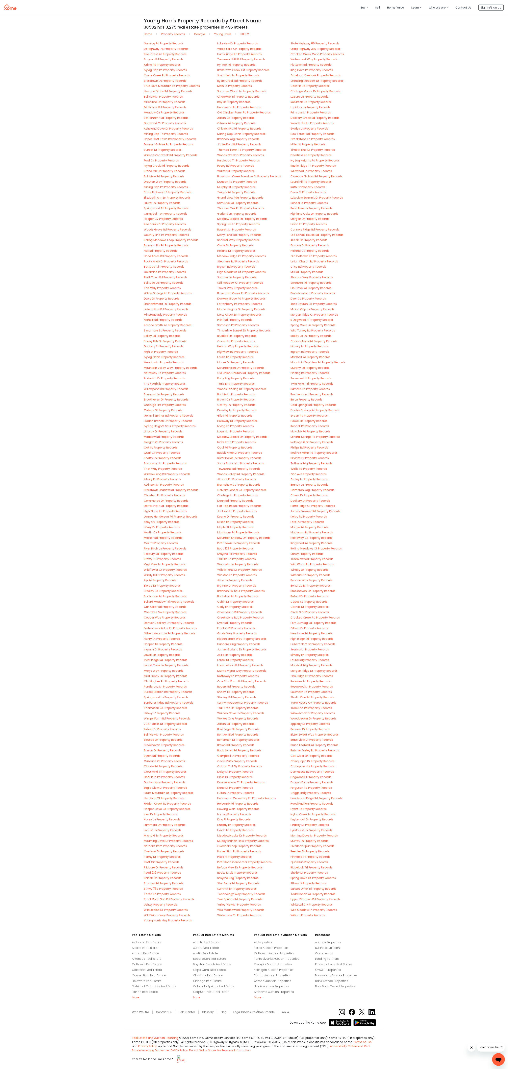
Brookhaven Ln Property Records (313, 293)
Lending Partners (327, 959)
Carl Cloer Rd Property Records (165, 607)
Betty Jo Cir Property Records (164, 267)
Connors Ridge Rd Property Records (315, 229)
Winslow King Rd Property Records (167, 474)
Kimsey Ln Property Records (310, 655)
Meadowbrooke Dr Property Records (242, 836)
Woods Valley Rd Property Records (240, 474)
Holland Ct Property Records (310, 251)
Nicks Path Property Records (236, 442)
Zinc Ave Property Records (309, 474)
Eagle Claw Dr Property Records (165, 788)
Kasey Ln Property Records (162, 819)
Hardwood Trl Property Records (238, 160)
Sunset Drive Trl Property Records (313, 889)
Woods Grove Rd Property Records (167, 229)
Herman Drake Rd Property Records (168, 91)
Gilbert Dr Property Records (309, 628)
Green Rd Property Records (309, 416)
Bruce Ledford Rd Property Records (314, 745)
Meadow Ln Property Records (164, 362)
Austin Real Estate (205, 953)
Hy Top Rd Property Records (236, 65)
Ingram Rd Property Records (310, 352)
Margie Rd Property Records (309, 527)
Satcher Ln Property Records (236, 277)
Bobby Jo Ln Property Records (311, 336)
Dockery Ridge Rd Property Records (241, 299)
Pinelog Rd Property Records (310, 373)
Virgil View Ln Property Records (165, 564)
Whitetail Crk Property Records (312, 905)
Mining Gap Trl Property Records (166, 134)
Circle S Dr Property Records (310, 612)
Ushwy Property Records (160, 905)
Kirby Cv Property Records (161, 522)
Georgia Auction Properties (273, 964)
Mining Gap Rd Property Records (166, 187)
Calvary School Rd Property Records (242, 490)
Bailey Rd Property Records (162, 336)
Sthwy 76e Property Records (163, 889)
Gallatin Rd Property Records (310, 86)
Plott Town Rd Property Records (165, 277)
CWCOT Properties (328, 970)
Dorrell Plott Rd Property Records (166, 506)
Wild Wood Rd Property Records (312, 564)
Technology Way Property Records (241, 894)
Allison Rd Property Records (235, 724)
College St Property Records (163, 410)
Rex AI (286, 1012)
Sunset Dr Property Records (163, 150)
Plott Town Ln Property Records (238, 543)
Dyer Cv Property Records (308, 299)
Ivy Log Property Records (234, 814)
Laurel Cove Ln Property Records (166, 665)
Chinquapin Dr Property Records (313, 761)
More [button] (135, 997)
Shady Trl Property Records (235, 692)
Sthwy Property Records (307, 554)
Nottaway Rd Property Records (165, 373)
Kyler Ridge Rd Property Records (165, 660)
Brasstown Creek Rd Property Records (243, 293)
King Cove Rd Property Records (312, 70)
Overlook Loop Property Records (239, 846)
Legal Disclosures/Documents (254, 1012)
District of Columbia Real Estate (154, 986)
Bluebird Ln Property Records (236, 336)
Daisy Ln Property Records (235, 772)
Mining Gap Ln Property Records (312, 309)
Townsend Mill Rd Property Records (241, 59)
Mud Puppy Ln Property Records (165, 676)
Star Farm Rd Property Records (238, 883)
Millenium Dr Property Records (164, 102)
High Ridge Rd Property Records (312, 639)
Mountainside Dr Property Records (240, 368)
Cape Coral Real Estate (209, 970)
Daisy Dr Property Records (161, 299)
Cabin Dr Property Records (235, 602)
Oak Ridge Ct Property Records (312, 676)
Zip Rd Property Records (160, 580)
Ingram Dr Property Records (163, 649)
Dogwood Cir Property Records (165, 123)
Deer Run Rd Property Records (164, 777)
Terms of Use (362, 1042)
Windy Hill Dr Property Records (164, 575)
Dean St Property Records (308, 192)
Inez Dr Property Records (161, 814)
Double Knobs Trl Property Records (241, 782)
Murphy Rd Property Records (310, 368)
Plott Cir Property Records (161, 862)
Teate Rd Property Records (162, 894)
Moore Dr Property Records (235, 362)
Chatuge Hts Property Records (165, 405)
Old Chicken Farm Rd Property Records (244, 112)
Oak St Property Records (160, 447)
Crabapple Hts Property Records (313, 766)
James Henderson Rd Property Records (170, 517)
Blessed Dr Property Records (163, 740)
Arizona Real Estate (145, 953)
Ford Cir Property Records (161, 160)
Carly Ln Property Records (235, 607)
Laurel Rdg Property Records (310, 660)
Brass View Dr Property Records (312, 740)
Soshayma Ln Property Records (165, 463)
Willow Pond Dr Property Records (239, 570)
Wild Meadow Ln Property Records (314, 910)
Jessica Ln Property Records (310, 649)
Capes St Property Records (309, 602)
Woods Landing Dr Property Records (242, 389)
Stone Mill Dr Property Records (164, 171)
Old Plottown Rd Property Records (314, 256)
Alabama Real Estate (147, 942)
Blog (223, 1012)
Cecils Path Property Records (237, 761)
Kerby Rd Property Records (309, 517)
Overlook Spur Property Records (312, 846)
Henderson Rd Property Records (239, 107)
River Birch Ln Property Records (165, 548)
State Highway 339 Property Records (316, 49)
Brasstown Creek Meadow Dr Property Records (249, 176)
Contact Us (164, 1012)
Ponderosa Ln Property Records (165, 687)
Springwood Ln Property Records (166, 697)
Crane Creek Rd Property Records (167, 75)
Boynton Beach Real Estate (212, 964)
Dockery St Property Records (163, 346)
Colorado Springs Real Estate (213, 986)
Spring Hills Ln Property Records (238, 224)
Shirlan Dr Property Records (162, 878)
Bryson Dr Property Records (162, 750)
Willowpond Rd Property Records (166, 389)
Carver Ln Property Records (236, 341)
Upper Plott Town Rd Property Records (170, 139)
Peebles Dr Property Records (310, 851)
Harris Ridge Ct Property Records (313, 506)
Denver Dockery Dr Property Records (169, 623)
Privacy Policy (147, 1046)
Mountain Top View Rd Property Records (318, 362)
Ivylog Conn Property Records (164, 357)
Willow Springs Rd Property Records (168, 293)
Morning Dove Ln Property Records (314, 836)
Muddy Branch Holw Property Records (243, 841)
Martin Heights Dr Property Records (241, 309)
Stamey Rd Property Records (163, 883)
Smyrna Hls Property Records (237, 554)
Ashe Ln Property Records (234, 580)
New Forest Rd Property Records (312, 134)
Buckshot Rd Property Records (238, 596)
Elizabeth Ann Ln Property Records (167, 198)
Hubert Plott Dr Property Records (313, 644)
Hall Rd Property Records (160, 251)
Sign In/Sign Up (491, 8)
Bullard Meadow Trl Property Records (169, 602)
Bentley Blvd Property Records (237, 735)
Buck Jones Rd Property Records (239, 750)
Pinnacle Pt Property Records (310, 857)
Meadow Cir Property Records (164, 112)
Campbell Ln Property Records (238, 756)
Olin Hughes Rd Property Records (166, 681)
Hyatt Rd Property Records (309, 809)
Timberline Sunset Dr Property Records (243, 330)
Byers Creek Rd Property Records (239, 81)
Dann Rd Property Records (235, 501)
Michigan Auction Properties (273, 970)
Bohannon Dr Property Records (238, 740)
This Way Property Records (162, 288)
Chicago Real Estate (207, 981)
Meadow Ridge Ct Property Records (241, 256)
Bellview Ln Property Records (163, 97)
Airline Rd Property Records (162, 65)
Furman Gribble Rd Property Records (169, 144)
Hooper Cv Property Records (163, 219)
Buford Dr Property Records (309, 596)
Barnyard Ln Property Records (164, 394)
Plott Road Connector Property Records (244, 862)
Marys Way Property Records (163, 671)
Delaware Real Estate (147, 981)
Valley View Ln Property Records (239, 905)
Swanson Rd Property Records (311, 283)
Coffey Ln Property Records (236, 405)
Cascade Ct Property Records (164, 761)
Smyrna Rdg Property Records (237, 878)
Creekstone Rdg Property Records (240, 618)
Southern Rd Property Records (311, 692)
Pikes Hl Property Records (234, 857)
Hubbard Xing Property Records (238, 644)
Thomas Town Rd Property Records (241, 150)
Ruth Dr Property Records (308, 187)
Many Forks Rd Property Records (239, 235)
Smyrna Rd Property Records (163, 59)
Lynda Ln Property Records (235, 830)
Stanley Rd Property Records (236, 697)
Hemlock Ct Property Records (164, 798)
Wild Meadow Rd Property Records (240, 910)
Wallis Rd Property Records (309, 469)
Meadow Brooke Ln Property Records (242, 219)
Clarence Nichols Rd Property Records (316, 176)
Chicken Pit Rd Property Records (239, 129)
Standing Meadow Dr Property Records (317, 81)
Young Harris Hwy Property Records (168, 920)
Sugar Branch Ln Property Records (240, 463)
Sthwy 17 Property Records (309, 883)
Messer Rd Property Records (163, 538)
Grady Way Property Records (237, 633)
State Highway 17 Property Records (167, 192)
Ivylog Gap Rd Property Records (165, 70)
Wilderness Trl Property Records (239, 915)
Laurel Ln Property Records (162, 203)
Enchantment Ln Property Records (167, 304)
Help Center (187, 1012)
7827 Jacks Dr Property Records (166, 724)
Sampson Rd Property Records (238, 325)
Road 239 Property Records (162, 873)
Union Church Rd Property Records (314, 261)
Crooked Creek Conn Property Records (317, 54)
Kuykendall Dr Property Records (312, 819)
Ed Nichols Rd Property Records (165, 107)
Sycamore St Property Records (165, 330)
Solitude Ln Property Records (163, 283)
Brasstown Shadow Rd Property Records (171, 490)
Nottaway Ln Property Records (238, 676)
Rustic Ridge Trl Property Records (313, 166)
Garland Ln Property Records (236, 214)
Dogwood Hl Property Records (311, 777)
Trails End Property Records (236, 384)
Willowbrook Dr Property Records (313, 713)
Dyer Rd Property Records (234, 623)
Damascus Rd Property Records (312, 772)
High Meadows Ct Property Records (241, 272)
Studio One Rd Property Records (313, 697)
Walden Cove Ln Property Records (240, 713)
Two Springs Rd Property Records (239, 899)
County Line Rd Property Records (166, 235)
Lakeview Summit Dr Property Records (317, 198)
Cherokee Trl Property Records (238, 97)
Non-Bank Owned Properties (335, 986)
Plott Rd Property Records (234, 320)
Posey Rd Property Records (235, 166)
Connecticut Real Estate (149, 975)
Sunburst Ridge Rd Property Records (168, 703)
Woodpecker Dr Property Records (313, 718)
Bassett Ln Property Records (236, 229)
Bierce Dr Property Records (162, 586)
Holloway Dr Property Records (237, 421)
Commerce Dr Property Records (166, 501)
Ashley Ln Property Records (309, 479)
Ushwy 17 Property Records (162, 713)
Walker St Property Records (236, 171)
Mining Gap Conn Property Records (241, 134)
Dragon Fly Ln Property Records (312, 782)
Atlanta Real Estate (206, 942)
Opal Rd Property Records (234, 447)
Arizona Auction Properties (272, 981)
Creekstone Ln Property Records (313, 139)
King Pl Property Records (233, 819)
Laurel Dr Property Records (235, 660)
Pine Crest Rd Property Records (165, 54)
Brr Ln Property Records (306, 399)
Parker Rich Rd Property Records (239, 851)
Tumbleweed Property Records (312, 559)
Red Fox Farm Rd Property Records (314, 453)
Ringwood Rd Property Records (311, 543)
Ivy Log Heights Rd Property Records (315, 160)
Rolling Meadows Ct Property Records (316, 548)
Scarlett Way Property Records (238, 240)
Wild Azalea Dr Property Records (166, 910)
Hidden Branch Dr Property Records (168, 421)
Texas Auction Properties (271, 948)
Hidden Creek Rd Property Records (167, 804)
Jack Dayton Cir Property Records (314, 304)
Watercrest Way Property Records (314, 59)
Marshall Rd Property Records (310, 357)
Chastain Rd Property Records (164, 495)
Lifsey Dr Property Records (162, 527)
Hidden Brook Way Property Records (242, 639)
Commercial (324, 953)
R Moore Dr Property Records (163, 867)
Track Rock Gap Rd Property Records (169, 899)
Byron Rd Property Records (162, 756)
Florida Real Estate (145, 992)
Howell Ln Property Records (309, 421)
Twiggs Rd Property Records (236, 192)
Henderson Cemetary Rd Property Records (246, 798)
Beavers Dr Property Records (310, 729)
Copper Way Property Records (165, 618)
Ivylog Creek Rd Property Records (166, 166)
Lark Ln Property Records (307, 522)
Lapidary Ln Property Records (310, 107)
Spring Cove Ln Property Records (313, 325)
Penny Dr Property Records (162, 857)
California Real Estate (147, 964)
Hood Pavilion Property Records (312, 804)
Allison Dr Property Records (309, 240)
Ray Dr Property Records (233, 102)
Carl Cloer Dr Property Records (311, 756)
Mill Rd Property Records (307, 272)
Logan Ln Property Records (235, 431)
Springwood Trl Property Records (166, 208)
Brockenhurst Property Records (312, 394)
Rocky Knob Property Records (237, 873)
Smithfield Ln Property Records (238, 75)
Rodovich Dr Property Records (164, 378)
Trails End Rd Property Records (311, 708)
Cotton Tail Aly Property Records (239, 766)
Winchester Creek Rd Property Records (170, 155)
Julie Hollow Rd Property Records (166, 309)
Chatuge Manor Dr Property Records (316, 91)
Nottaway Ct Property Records (311, 538)
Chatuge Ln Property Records (237, 495)
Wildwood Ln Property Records (311, 171)
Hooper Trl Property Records (163, 644)
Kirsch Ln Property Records (235, 522)
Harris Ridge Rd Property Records (239, 54)
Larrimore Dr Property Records (164, 825)
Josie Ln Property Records (234, 655)
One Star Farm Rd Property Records (241, 681)
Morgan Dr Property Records (310, 219)
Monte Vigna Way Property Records (241, 671)
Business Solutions (328, 948)
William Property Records (308, 915)
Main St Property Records (234, 86)
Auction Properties (328, 942)
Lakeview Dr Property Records (237, 43)
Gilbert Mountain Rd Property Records (169, 633)
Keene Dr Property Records (235, 517)
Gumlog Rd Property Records (164, 43)
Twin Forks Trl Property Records (312, 384)
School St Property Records (309, 203)
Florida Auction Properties (272, 975)
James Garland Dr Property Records (242, 649)
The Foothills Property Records (165, 384)
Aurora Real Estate (206, 948)
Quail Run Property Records (309, 862)
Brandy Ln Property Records (309, 485)
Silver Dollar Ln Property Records (239, 458)
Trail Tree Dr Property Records (237, 708)
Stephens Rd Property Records (238, 261)
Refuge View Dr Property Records (240, 867)
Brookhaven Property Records (164, 745)
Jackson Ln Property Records (237, 511)
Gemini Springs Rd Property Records (168, 416)
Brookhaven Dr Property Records (166, 399)
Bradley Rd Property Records (163, 591)
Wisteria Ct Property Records (310, 575)
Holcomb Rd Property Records (237, 804)
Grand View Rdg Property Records (240, 198)
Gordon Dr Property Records (310, 245)
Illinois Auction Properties (271, 986)
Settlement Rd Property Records (166, 118)
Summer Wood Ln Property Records (242, 91)
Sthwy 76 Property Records (162, 559)
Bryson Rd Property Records (236, 267)
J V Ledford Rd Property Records (239, 144)
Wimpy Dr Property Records (309, 570)
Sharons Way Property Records (312, 277)
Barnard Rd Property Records (310, 389)
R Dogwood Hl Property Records (312, 320)
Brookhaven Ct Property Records (313, 591)
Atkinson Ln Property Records (164, 485)
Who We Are (140, 1012)
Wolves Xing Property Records (237, 718)
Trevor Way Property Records (237, 288)
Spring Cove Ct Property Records (313, 878)
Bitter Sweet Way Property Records (315, 735)
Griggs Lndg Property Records (311, 793)
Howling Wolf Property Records (238, 809)
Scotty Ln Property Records (162, 458)
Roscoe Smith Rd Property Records (167, 325)
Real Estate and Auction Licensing (155, 1038)
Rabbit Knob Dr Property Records (239, 453)
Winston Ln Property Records (237, 575)
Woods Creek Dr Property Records (240, 155)
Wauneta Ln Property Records (237, 564)
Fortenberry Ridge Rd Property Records (170, 628)
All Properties (263, 942)
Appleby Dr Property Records (310, 724)
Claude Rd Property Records (163, 766)
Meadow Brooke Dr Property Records (242, 437)
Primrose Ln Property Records (311, 112)
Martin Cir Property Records (163, 532)
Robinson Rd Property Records (311, 102)
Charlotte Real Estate (208, 975)
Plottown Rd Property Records (311, 65)
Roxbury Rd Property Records (163, 554)
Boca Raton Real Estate (209, 959)
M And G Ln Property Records (164, 836)
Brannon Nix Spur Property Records (241, 591)
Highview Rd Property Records (237, 352)
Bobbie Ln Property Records (236, 394)
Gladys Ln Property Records (309, 129)
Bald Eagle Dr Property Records (238, 729)
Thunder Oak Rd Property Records (240, 208)
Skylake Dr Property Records (310, 458)
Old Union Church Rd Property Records (243, 373)
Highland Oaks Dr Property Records (314, 214)
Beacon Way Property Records (311, 580)
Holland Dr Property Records (236, 251)
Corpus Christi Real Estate (211, 992)
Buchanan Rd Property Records (165, 596)
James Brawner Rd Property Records (315, 511)
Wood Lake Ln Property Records (312, 123)
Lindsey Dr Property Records (310, 825)
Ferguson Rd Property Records (311, 788)
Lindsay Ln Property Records (236, 825)
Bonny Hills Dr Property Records (165, 341)
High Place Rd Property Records (165, 511)
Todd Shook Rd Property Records (313, 894)
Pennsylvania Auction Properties (276, 959)
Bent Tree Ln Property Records (311, 208)
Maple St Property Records (235, 527)
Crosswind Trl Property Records (165, 772)
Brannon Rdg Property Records (238, 139)
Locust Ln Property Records (162, 830)
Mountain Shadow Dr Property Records (243, 538)
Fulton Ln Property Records (235, 793)
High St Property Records (161, 352)
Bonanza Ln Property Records (311, 586)
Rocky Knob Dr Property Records (166, 261)
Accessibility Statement (346, 1046)
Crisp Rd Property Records (308, 267)
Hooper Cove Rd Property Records (167, 809)
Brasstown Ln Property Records (165, 81)
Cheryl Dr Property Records (309, 495)
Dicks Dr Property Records (235, 777)
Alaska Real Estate (145, 948)
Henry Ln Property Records (162, 639)
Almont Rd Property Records (236, 479)
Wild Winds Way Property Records (167, 915)
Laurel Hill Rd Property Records (311, 182)
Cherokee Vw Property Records (165, 612)
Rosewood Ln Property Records (312, 687)
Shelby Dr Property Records (309, 873)
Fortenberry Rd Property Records (239, 304)
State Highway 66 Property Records (315, 43)
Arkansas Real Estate (146, 959)
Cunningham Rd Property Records (314, 341)
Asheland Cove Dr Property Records (168, 129)
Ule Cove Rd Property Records (311, 288)
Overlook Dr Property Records (164, 851)
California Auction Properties (274, 953)
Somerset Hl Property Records (311, 378)
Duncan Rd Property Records (237, 182)
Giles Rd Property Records (234, 416)
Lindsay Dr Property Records (163, 431)
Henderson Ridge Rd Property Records (316, 798)
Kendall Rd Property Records (310, 426)
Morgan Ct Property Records (163, 442)
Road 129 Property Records (235, 548)
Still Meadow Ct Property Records (240, 283)
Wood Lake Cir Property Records (239, 49)
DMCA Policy (179, 1050)
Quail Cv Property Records (162, 453)
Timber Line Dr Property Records (313, 150)
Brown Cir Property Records (236, 399)
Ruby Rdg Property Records (235, 378)
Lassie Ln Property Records (235, 357)
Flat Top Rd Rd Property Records (239, 506)
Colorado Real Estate (147, 970)
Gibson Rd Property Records (236, 123)
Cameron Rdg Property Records (312, 490)
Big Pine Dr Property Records (236, 586)
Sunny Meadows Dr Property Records (242, 703)
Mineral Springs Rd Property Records (315, 437)
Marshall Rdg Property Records (311, 665)
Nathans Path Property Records (165, 846)
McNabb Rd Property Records (310, 431)
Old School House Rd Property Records (317, 235)
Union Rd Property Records (309, 224)
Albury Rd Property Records (162, 479)
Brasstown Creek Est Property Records (243, 70)
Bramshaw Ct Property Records (238, 485)
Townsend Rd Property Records (238, 469)
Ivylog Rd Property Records (235, 426)
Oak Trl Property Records (161, 543)
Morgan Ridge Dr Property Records (314, 671)
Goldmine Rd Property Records (165, 272)
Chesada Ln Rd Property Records (239, 612)
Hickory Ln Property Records (310, 346)
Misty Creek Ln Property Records (239, 315)
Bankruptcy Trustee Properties (336, 975)
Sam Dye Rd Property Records (237, 203)
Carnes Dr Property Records (310, 607)
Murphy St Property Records (236, 187)
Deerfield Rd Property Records (311, 155)
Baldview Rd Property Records (164, 176)
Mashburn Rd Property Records (238, 532)
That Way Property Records (163, 469)
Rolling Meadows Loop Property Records (171, 240)
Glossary (208, 1012)
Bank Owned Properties (331, 981)
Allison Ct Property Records (235, 118)
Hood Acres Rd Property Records (166, 256)
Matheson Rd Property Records (312, 532)
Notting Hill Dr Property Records (312, 442)
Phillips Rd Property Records (309, 447)
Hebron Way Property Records (238, 346)
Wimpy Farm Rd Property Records (167, 718)
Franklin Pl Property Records (236, 628)
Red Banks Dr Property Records (165, 224)
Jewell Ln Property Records (162, 655)
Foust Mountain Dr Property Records (168, 793)
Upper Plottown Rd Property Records (315, 899)
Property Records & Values (334, 964)
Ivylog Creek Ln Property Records (313, 814)
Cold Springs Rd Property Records (313, 405)
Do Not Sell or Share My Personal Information (220, 1050)
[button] (364, 7)
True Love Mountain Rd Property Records (172, 86)
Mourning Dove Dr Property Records (168, 841)
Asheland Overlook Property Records (316, 75)
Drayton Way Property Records (165, 182)
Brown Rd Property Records (235, 745)
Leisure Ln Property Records (309, 97)
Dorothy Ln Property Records (237, 410)
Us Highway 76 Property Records (166, 49)
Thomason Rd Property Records (166, 708)
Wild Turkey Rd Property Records (313, 330)
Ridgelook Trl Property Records (311, 867)
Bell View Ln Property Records (164, 735)
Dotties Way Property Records (164, 782)
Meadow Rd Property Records (164, 437)
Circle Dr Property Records (235, 245)
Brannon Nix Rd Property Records (166, 245)
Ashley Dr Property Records (162, 729)
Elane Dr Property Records (235, 788)
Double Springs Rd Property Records (315, 410)
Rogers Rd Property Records (236, 687)
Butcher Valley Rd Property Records (315, 750)
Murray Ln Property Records (309, 841)
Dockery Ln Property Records (310, 501)
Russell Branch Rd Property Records (168, 692)
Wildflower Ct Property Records (165, 570)
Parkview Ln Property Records (311, 681)
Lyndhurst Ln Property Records (311, 830)
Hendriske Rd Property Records (311, 633)
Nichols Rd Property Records (163, 320)
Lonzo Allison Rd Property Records (240, 665)
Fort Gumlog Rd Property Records (313, 623)
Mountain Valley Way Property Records (170, 368)
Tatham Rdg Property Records (311, 463)
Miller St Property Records (308, 144)
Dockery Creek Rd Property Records (315, 118)
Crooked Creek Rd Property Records (315, 618)
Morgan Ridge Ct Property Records (314, 315)
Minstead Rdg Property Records (165, 315)
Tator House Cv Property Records (313, 703)
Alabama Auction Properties (274, 992)
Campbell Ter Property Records (165, 214)
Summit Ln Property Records (237, 889)
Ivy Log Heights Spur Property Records (170, 426)
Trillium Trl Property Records (236, 559)
